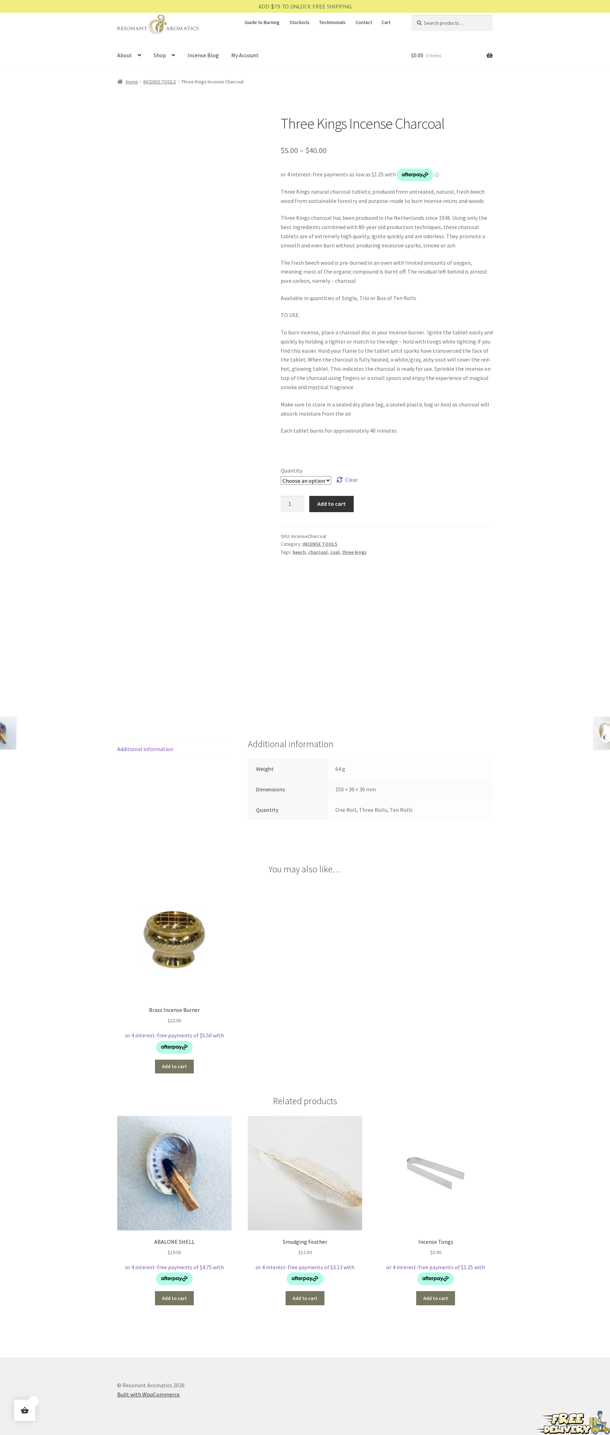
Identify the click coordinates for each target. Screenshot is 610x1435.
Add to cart (331, 503)
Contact (363, 22)
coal (335, 552)
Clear (351, 479)
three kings (354, 552)
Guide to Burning (262, 22)
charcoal (318, 552)
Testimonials (332, 22)
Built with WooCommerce (148, 1394)
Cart (386, 22)
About (124, 55)
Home (132, 81)
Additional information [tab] (145, 748)
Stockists (299, 22)
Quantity (291, 470)
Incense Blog (203, 55)
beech (299, 552)
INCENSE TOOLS (159, 81)
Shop (160, 55)
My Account (245, 55)
